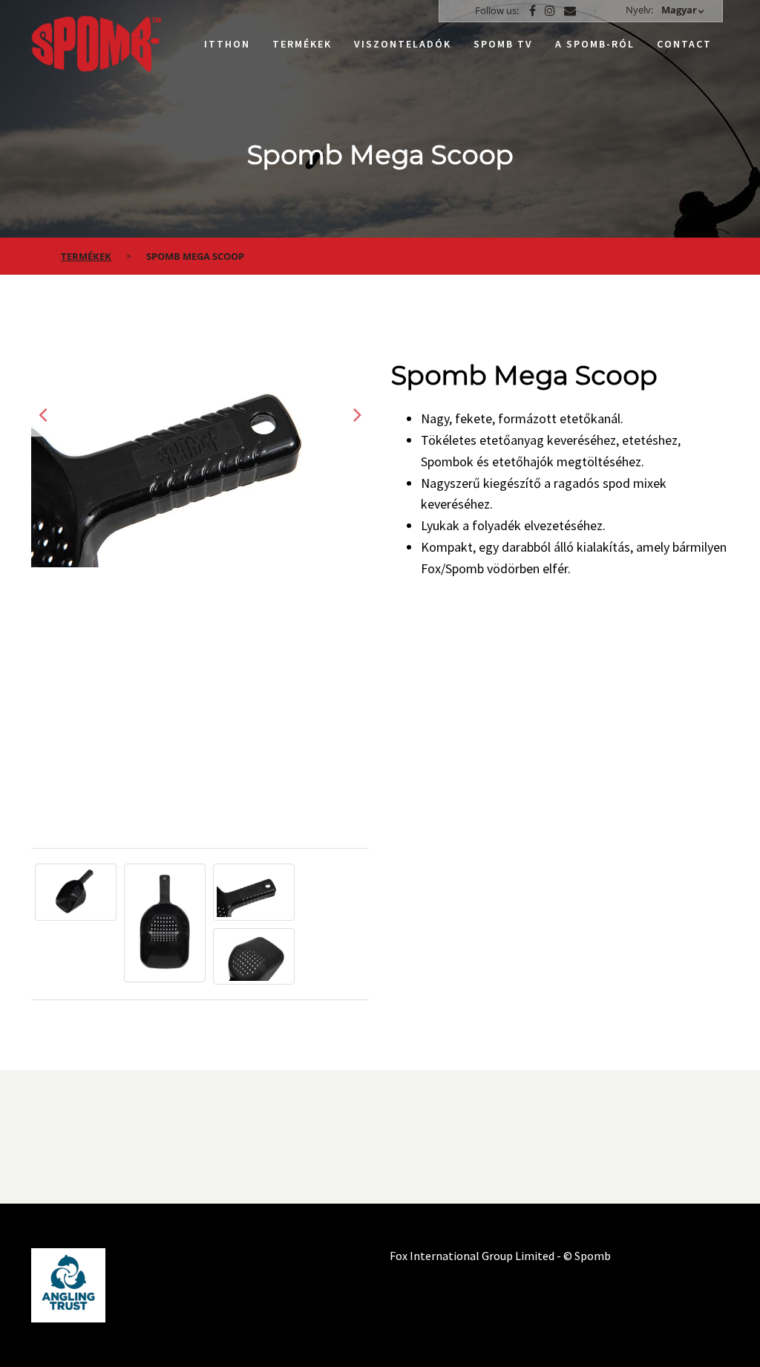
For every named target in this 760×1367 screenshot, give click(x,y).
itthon (227, 43)
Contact (684, 43)
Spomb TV (503, 43)
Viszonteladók (402, 43)
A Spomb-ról (595, 43)
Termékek (302, 43)
